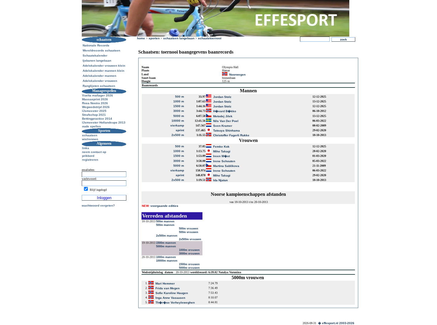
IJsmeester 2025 (94, 110)
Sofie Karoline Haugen (171, 293)
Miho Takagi (221, 151)
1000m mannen (166, 257)
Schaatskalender (95, 55)
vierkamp (177, 125)
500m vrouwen (189, 228)
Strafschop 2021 (94, 114)
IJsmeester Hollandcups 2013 (103, 122)
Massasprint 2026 (95, 99)
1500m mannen (166, 242)
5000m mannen (166, 246)
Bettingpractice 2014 (97, 118)
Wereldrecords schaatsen (101, 50)
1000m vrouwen (190, 250)
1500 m (178, 106)
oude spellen (91, 126)
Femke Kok (221, 146)
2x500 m (178, 135)
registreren (90, 159)
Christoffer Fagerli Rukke (231, 135)
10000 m (178, 120)
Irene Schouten (224, 161)
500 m (179, 96)
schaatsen (89, 135)
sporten (154, 38)
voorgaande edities (160, 205)
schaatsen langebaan (178, 38)
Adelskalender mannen (99, 75)
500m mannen (165, 221)
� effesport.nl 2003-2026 (336, 323)
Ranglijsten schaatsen (99, 86)
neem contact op (94, 152)
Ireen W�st (221, 156)
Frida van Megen (167, 288)
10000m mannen (167, 260)
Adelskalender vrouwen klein (104, 65)
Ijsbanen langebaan (97, 60)
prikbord (88, 155)
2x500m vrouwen (190, 239)
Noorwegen (237, 74)
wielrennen (90, 139)
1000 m (178, 101)
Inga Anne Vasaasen (170, 297)
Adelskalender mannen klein (103, 70)
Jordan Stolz (222, 97)
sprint (180, 130)
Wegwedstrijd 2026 (96, 107)
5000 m (178, 116)
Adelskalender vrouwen (100, 80)
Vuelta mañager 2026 (97, 95)
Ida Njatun (220, 180)
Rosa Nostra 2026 (95, 103)
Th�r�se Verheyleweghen (175, 302)
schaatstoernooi (209, 38)
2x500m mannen (167, 235)
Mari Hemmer (165, 283)
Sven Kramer (222, 125)
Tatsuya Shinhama (226, 130)
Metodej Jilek (222, 116)
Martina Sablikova (226, 166)
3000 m (178, 110)
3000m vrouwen (190, 253)
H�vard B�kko (224, 111)
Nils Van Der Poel (225, 121)
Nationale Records (96, 45)
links (85, 148)
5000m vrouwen (190, 267)
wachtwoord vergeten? (98, 205)
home (141, 38)
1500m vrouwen (190, 264)
